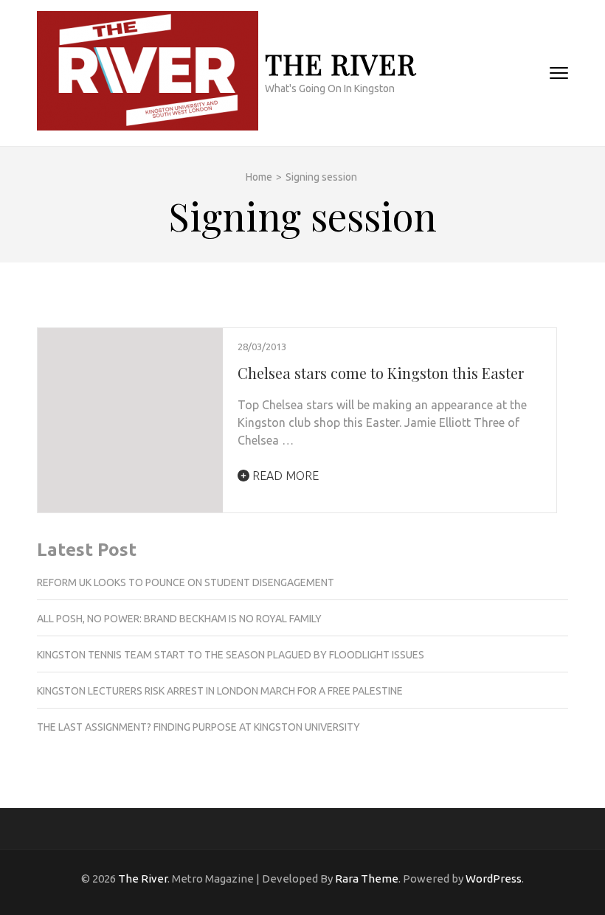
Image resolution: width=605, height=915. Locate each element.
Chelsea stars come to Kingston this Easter (381, 373)
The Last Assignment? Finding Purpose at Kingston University (198, 727)
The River (340, 64)
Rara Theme (366, 878)
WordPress (494, 878)
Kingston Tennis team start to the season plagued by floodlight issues (230, 655)
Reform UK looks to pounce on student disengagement (185, 582)
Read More (284, 475)
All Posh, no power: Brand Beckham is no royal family (179, 619)
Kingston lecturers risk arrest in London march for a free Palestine (220, 691)
